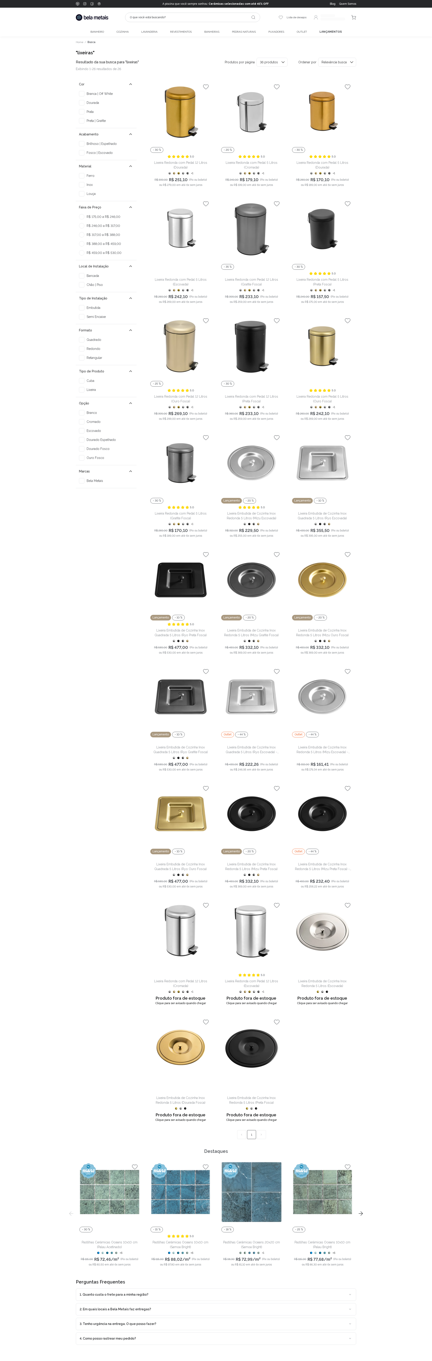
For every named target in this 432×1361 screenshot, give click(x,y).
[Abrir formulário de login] (329, 17)
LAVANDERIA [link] (149, 31)
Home (79, 42)
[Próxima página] (261, 1134)
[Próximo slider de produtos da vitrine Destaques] (360, 1213)
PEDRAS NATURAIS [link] (244, 31)
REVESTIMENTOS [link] (181, 31)
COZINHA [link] (123, 31)
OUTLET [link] (302, 31)
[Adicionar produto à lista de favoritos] (206, 87)
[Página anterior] (241, 1134)
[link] (347, 4)
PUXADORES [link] (276, 31)
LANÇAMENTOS (331, 31)
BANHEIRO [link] (97, 31)
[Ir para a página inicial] (92, 17)
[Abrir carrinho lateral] (354, 17)
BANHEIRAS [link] (211, 31)
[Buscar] (253, 17)
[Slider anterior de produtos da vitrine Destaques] (71, 1213)
